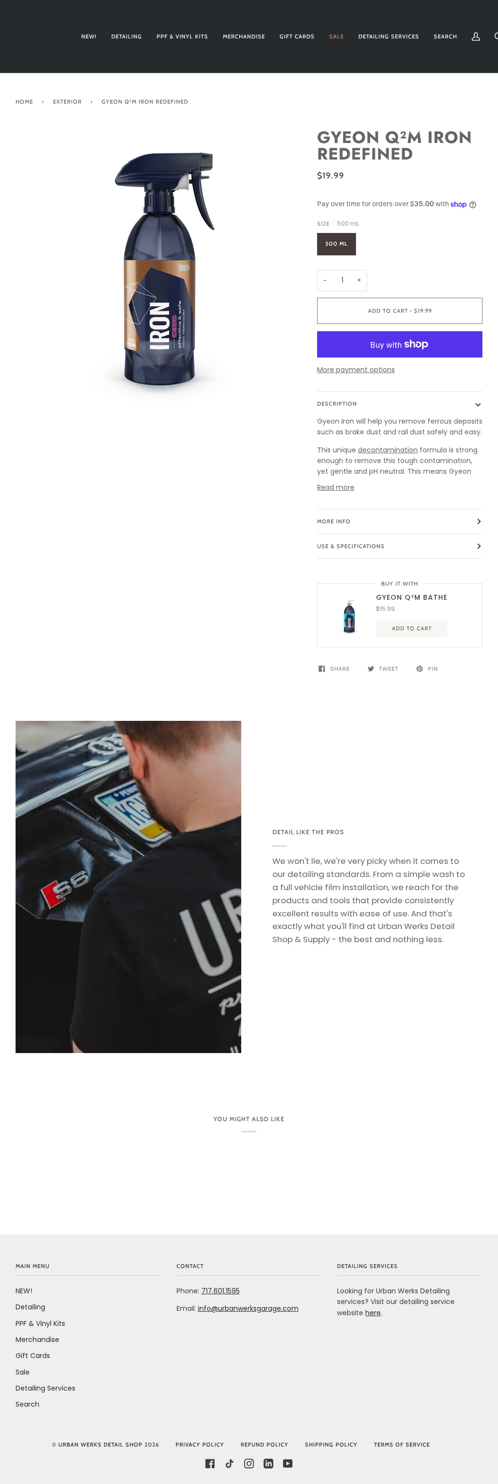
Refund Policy (264, 1444)
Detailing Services (45, 1388)
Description (337, 403)
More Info (334, 521)
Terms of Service (402, 1444)
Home (24, 101)
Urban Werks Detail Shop (100, 1444)
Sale (23, 1372)
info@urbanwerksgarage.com (248, 1308)
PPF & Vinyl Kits (40, 1323)
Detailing (30, 1307)
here (373, 1313)
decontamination (388, 450)
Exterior (67, 101)
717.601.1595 (220, 1291)
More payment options (356, 370)
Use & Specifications (351, 546)
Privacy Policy (200, 1444)
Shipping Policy (331, 1444)
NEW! (24, 1291)
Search (27, 1404)
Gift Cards (33, 1355)
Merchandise (37, 1339)
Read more (336, 487)
